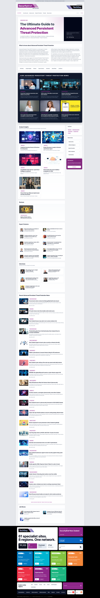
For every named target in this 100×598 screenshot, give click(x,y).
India (44, 584)
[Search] (81, 13)
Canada (40, 584)
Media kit (25, 563)
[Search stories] (81, 585)
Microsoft (69, 129)
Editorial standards (43, 592)
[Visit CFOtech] (23, 553)
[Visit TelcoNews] (56, 569)
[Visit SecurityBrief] (40, 569)
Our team (58, 592)
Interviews (48, 68)
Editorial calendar (35, 592)
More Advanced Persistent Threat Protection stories (41, 502)
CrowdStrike (70, 131)
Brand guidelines (21, 592)
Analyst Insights (28, 68)
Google (69, 133)
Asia (32, 584)
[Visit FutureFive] (73, 553)
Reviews (34, 68)
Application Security (76, 129)
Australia (35, 584)
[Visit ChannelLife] (40, 553)
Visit (19, 563)
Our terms (63, 592)
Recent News (54, 68)
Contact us (74, 166)
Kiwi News (22, 68)
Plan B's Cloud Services (36, 596)
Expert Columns (41, 68)
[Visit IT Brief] (23, 569)
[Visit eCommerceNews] (56, 553)
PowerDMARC (50, 596)
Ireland (48, 584)
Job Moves (60, 68)
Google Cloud (76, 131)
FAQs (49, 592)
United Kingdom (54, 584)
